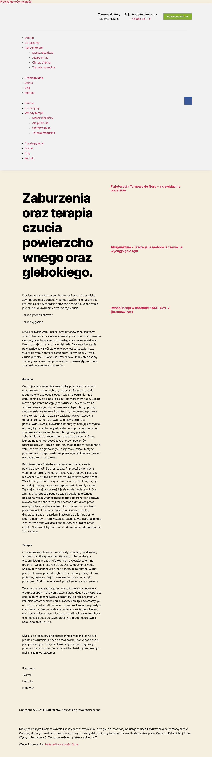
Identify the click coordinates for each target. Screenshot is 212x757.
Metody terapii (34, 47)
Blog (27, 87)
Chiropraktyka (41, 62)
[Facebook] (188, 101)
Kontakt (30, 92)
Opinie (29, 82)
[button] (61, 667)
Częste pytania (34, 77)
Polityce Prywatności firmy (61, 744)
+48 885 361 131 (140, 18)
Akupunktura (40, 57)
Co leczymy (32, 42)
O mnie (29, 37)
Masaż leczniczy (42, 52)
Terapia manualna (43, 67)
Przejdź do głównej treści (16, 1)
